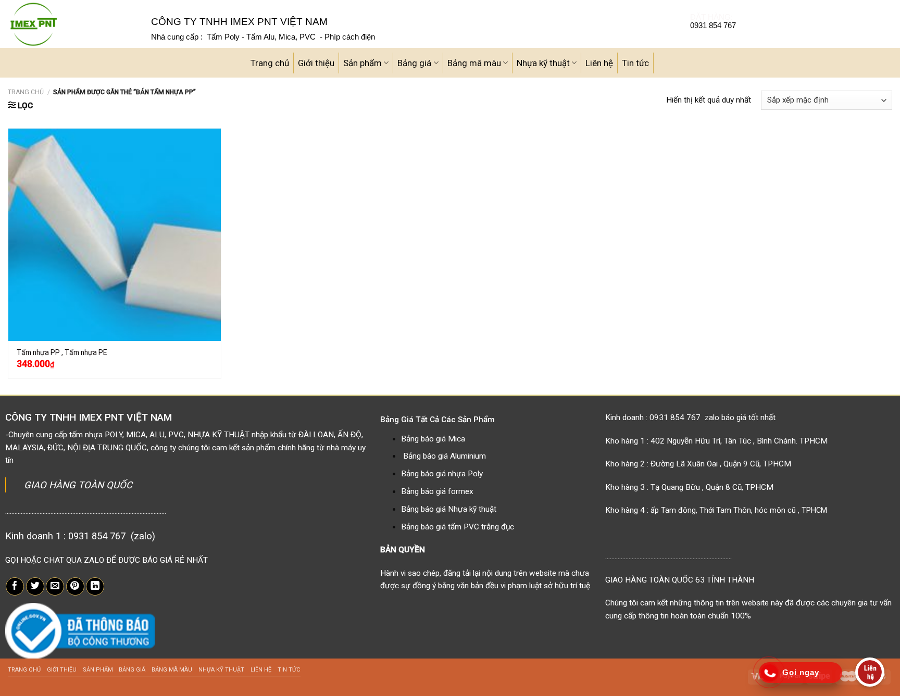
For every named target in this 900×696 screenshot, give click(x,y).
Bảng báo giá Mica (433, 439)
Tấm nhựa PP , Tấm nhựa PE (62, 352)
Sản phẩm (362, 63)
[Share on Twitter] (35, 586)
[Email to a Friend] (55, 586)
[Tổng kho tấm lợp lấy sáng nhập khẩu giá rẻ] (71, 24)
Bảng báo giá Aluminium (444, 456)
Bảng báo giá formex (437, 491)
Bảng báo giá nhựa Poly (442, 473)
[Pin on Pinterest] (75, 586)
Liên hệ (599, 63)
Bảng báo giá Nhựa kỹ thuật (448, 509)
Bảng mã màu (474, 63)
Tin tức (635, 63)
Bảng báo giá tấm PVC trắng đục (457, 527)
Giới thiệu (316, 63)
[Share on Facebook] (15, 586)
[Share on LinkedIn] (95, 586)
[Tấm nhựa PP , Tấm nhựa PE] (114, 235)
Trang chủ (270, 63)
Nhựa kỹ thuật (543, 63)
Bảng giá (414, 63)
